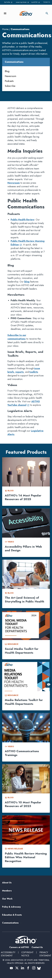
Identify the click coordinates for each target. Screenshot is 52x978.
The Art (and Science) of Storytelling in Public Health (24, 599)
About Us (7, 882)
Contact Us (46, 2)
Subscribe (10, 86)
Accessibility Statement (8, 954)
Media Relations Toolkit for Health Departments (24, 702)
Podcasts (9, 81)
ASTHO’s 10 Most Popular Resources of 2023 (23, 804)
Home (5, 29)
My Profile (8, 2)
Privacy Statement (45, 954)
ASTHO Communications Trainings (22, 753)
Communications (10, 923)
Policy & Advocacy (11, 907)
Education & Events (12, 915)
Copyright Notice (27, 954)
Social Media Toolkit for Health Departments (21, 651)
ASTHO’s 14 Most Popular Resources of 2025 (23, 497)
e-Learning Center (22, 2)
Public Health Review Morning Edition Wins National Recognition (26, 857)
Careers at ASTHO (19, 947)
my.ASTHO (36, 2)
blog (26, 281)
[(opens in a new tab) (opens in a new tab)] (11, 968)
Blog (7, 71)
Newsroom (10, 76)
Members (7, 890)
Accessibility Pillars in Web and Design (23, 548)
